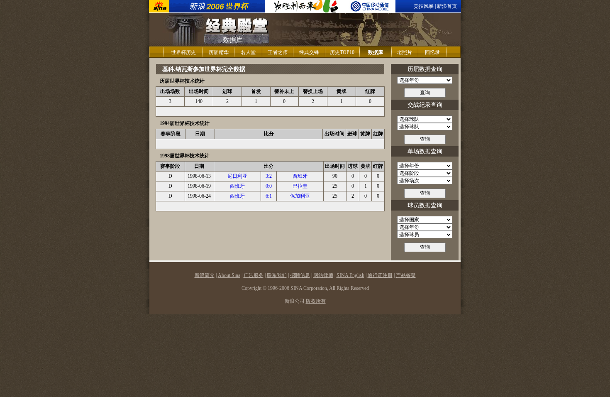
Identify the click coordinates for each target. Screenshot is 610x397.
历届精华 (219, 52)
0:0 (269, 186)
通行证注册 (380, 275)
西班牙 (300, 176)
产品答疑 (406, 275)
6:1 (269, 196)
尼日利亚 (237, 176)
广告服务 (254, 275)
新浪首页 (447, 6)
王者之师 (278, 52)
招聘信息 (300, 275)
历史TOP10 (342, 52)
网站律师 (323, 275)
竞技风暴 (424, 6)
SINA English (350, 275)
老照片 (404, 52)
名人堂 (248, 52)
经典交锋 (309, 52)
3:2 (269, 176)
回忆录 (432, 52)
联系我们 (277, 275)
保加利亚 (300, 196)
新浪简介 (205, 275)
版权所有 (316, 301)
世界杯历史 (183, 52)
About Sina (229, 275)
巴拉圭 (300, 186)
